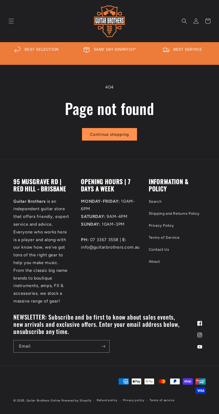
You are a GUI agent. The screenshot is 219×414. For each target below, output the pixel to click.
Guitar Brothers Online (43, 400)
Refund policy (107, 400)
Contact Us (159, 249)
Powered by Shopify (76, 400)
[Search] (184, 21)
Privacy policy (133, 400)
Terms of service (162, 400)
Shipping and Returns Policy (174, 213)
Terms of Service (164, 237)
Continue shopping (109, 134)
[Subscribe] (103, 346)
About (154, 261)
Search (155, 201)
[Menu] (11, 21)
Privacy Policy (161, 225)
